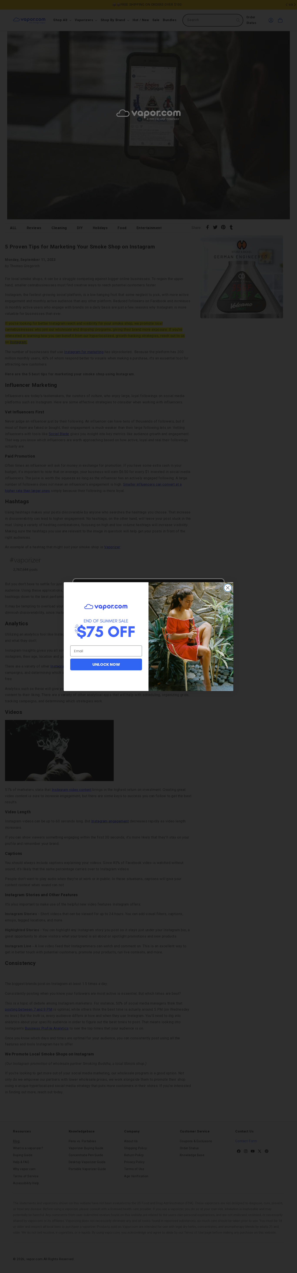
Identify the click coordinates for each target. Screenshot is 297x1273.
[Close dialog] (228, 588)
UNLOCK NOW (106, 664)
